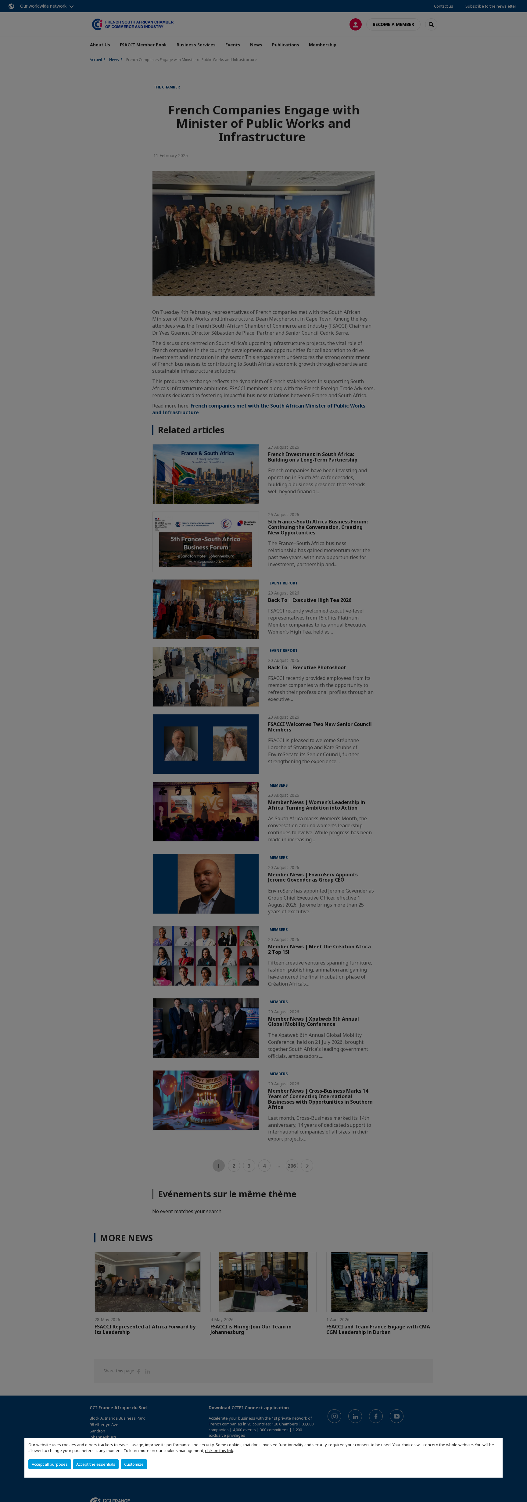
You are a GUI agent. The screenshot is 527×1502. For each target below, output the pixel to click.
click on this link (219, 1450)
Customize (134, 1464)
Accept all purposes (50, 1464)
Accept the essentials (95, 1464)
